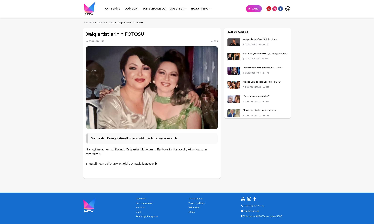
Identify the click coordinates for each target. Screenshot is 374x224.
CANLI (255, 8)
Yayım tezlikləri (196, 203)
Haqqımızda (199, 8)
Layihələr (131, 8)
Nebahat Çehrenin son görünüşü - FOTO (265, 53)
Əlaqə (191, 212)
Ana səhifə (112, 8)
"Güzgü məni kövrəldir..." (256, 96)
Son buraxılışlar (154, 8)
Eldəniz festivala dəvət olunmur (260, 110)
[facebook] (280, 8)
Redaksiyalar (195, 198)
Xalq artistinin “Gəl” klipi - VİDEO (260, 39)
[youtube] (268, 8)
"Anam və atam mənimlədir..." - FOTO (262, 67)
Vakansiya (193, 207)
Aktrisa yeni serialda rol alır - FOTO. (262, 81)
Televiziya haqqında (147, 216)
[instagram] (274, 8)
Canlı (138, 212)
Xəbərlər (177, 8)
